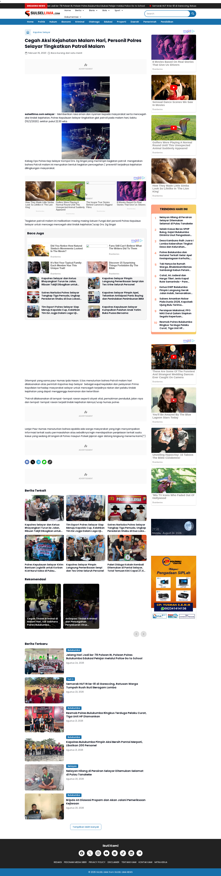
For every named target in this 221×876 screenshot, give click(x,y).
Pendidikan (167, 21)
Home (67, 10)
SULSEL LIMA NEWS (124, 872)
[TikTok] (123, 853)
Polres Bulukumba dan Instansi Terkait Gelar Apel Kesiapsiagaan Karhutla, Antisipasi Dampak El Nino (176, 255)
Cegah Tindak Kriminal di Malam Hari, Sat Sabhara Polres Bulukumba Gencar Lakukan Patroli (42, 622)
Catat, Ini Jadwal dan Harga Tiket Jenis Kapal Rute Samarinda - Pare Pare (174, 278)
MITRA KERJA (161, 862)
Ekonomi (66, 21)
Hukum (53, 21)
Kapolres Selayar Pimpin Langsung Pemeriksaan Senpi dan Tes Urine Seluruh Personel (123, 281)
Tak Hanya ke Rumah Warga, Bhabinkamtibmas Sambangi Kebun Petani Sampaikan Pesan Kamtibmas (176, 267)
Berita (78, 10)
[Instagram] (98, 853)
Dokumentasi (71, 16)
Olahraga (94, 21)
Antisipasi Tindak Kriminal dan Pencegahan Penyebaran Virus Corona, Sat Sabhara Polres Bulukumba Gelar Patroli (81, 622)
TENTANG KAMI (128, 862)
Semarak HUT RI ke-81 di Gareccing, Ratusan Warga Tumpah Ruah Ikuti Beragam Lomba (172, 5)
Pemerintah (149, 21)
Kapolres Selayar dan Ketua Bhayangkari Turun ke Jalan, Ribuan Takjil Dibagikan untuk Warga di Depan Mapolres (59, 281)
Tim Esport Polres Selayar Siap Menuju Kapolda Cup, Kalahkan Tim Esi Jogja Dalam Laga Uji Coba (60, 310)
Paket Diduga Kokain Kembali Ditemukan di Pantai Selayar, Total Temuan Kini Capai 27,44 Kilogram (126, 567)
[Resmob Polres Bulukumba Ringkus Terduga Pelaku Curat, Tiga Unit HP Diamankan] (44, 719)
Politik (41, 21)
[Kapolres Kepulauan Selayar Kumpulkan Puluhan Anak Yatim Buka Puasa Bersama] (94, 311)
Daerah (135, 21)
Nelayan (72, 766)
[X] (33, 462)
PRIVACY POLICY (97, 862)
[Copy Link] (50, 462)
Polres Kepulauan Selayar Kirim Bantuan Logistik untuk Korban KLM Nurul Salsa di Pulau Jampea (44, 567)
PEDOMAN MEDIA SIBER (75, 862)
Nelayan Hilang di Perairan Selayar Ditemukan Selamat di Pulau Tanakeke (104, 772)
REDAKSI (58, 862)
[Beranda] (28, 32)
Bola (105, 10)
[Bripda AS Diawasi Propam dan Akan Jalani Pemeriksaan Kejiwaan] (44, 806)
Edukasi (108, 21)
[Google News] (115, 853)
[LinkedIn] (131, 853)
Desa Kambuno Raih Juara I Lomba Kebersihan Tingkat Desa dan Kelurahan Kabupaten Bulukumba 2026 (176, 243)
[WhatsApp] (44, 462)
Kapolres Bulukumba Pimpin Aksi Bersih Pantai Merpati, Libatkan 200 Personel (104, 743)
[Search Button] (193, 14)
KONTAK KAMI (145, 862)
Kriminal (79, 21)
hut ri (70, 679)
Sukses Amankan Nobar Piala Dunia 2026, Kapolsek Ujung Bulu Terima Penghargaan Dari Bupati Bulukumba (176, 302)
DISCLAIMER (113, 862)
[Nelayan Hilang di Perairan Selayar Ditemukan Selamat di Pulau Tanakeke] (44, 777)
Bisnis (92, 10)
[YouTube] (106, 853)
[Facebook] (27, 462)
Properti (121, 21)
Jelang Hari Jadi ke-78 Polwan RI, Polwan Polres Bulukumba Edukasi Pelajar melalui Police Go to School (65, 5)
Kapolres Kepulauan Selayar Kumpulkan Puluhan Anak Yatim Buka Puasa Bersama (121, 310)
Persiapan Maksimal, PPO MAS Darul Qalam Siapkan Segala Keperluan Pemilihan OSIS (175, 313)
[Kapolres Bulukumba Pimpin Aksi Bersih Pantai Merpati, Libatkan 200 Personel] (44, 748)
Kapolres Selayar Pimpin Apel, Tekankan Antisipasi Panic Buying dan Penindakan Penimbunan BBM (123, 296)
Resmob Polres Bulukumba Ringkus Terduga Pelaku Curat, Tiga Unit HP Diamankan (106, 714)
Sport (117, 10)
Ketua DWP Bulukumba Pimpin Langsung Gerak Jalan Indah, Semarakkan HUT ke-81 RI (175, 290)
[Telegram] (38, 462)
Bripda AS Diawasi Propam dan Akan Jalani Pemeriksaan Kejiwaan (106, 801)
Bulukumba (74, 650)
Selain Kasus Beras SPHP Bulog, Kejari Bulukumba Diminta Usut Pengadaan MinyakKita (175, 232)
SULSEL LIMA (102, 872)
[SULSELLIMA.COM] (42, 14)
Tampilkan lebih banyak (86, 826)
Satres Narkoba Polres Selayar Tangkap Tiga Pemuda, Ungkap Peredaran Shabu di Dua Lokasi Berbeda (60, 296)
